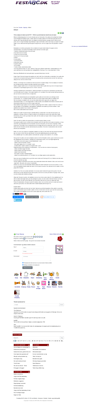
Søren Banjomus (36, 363)
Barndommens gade (37, 358)
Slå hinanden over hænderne (39, 349)
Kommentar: (17, 256)
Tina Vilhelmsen (17, 310)
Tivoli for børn (17, 363)
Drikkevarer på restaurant (19, 349)
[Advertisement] (39, 15)
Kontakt (45, 398)
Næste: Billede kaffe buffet (56, 234)
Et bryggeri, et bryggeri (19, 368)
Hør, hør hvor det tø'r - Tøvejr (20, 365)
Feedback (18, 200)
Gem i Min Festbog (18, 197)
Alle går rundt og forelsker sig (20, 356)
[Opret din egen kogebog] (59, 249)
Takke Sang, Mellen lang (38, 368)
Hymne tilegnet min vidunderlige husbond (22, 347)
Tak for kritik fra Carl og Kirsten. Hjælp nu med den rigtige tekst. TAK (29, 322)
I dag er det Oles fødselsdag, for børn (22, 390)
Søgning (25, 27)
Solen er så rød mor (18, 374)
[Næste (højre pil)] (60, 33)
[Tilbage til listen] (34, 234)
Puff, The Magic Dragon (19, 392)
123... (62, 341)
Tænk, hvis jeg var (37, 356)
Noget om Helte (17, 395)
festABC (16, 320)
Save (22, 193)
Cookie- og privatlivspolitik (54, 398)
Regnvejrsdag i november (20, 383)
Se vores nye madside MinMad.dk (79, 46)
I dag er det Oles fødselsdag (20, 376)
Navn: (15, 247)
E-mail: (15, 250)
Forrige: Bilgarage (20, 234)
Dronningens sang (18, 358)
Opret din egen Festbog (32, 197)
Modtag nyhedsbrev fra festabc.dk (31, 265)
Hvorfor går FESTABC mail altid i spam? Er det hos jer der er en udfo (29, 317)
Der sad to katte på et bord (20, 361)
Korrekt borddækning (18, 385)
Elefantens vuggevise (19, 381)
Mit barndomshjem (37, 351)
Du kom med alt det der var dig (40, 354)
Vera (15, 324)
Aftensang (35, 347)
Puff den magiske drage (19, 378)
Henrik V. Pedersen (18, 316)
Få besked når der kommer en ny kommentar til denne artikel (38, 263)
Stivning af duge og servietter (39, 361)
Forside (20, 27)
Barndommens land (18, 388)
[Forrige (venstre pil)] (58, 33)
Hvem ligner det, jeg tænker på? (21, 354)
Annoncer (40, 398)
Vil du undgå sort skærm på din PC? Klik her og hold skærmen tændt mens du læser (35, 35)
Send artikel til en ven (49, 197)
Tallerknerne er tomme (38, 365)
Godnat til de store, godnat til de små (22, 351)
